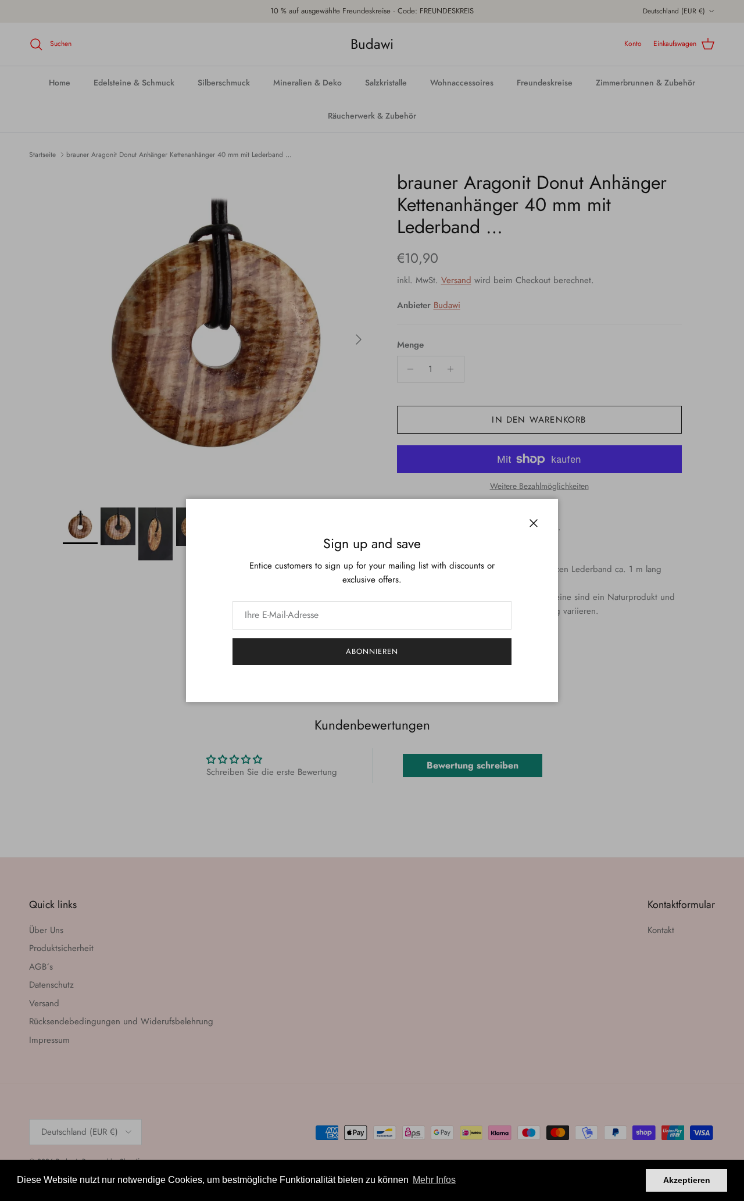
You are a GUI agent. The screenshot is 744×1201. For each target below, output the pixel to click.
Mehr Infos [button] (434, 1180)
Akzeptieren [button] (686, 1180)
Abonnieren (372, 651)
